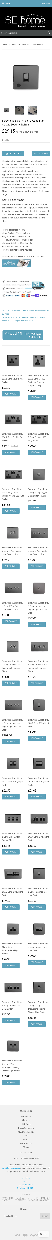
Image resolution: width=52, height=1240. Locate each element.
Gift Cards (26, 1124)
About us (26, 1120)
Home (4, 44)
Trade (26, 1135)
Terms (26, 1147)
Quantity (5, 140)
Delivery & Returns (26, 1131)
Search (26, 1139)
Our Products (26, 1143)
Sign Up (45, 1216)
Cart (48, 3)
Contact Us (26, 1116)
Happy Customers (26, 1128)
